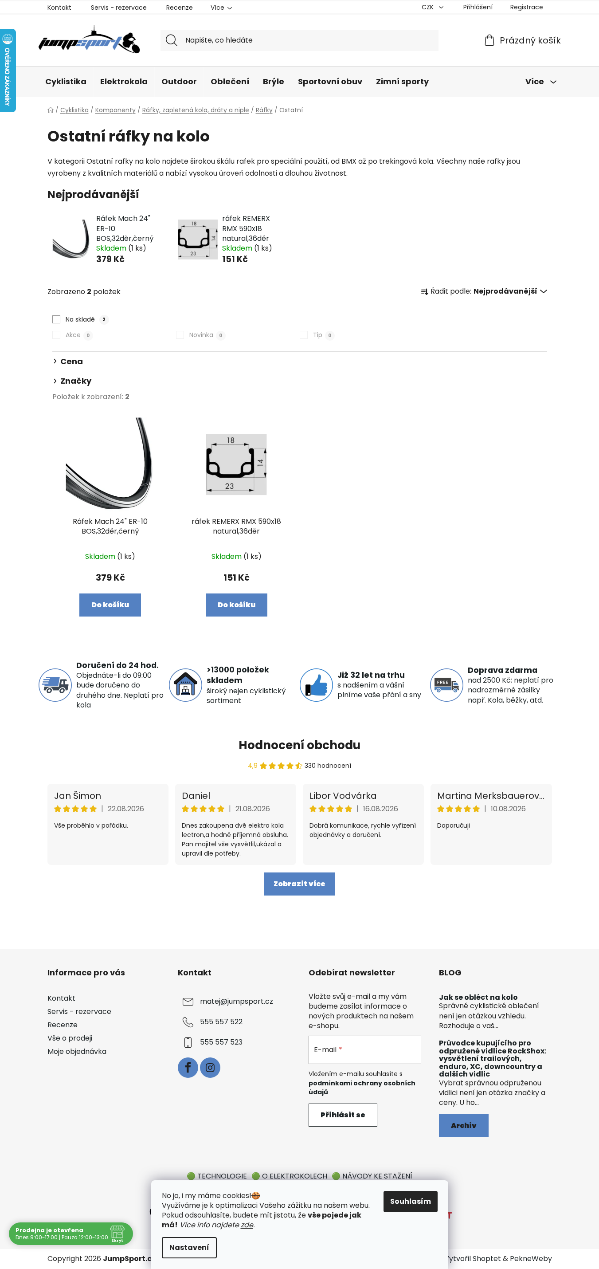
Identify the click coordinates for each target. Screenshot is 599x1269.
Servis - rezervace (119, 7)
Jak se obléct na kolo (478, 998)
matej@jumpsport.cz (236, 1001)
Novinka (205, 334)
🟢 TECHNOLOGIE (217, 1176)
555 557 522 (221, 1022)
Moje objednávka (76, 1051)
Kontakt (59, 7)
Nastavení (189, 1247)
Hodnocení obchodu (299, 745)
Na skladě (86, 319)
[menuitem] (66, 82)
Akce (78, 334)
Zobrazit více (299, 884)
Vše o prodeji (69, 1038)
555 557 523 (221, 1042)
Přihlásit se (343, 1115)
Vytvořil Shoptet (472, 1259)
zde (247, 1225)
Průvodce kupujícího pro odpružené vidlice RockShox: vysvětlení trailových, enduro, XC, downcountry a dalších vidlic (492, 1058)
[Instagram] (210, 1067)
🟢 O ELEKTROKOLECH (289, 1176)
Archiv (464, 1125)
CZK (428, 7)
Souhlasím (410, 1201)
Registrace (526, 7)
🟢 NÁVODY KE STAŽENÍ (372, 1176)
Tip (322, 334)
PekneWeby (531, 1259)
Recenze (179, 7)
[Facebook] (188, 1067)
